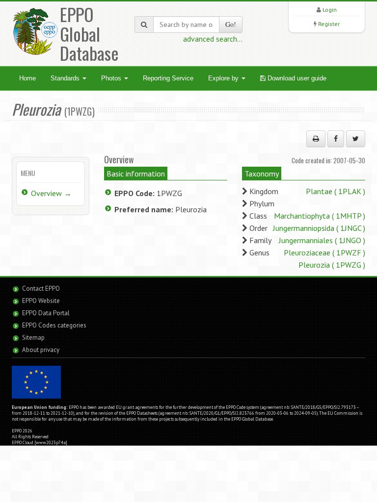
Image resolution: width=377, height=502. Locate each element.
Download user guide (296, 78)
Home (27, 78)
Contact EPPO (41, 288)
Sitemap (33, 337)
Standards (66, 78)
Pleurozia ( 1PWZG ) (331, 265)
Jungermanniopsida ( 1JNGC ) (319, 228)
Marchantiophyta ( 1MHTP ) (319, 216)
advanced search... (212, 39)
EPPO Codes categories (54, 325)
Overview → (51, 193)
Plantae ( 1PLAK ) (335, 191)
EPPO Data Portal (46, 313)
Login (330, 9)
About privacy (40, 350)
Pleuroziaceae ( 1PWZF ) (324, 252)
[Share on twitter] (355, 138)
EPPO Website (41, 301)
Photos (112, 78)
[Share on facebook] (335, 138)
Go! (230, 24)
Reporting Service (168, 78)
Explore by (224, 78)
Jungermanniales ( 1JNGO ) (322, 240)
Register (329, 23)
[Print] (315, 138)
